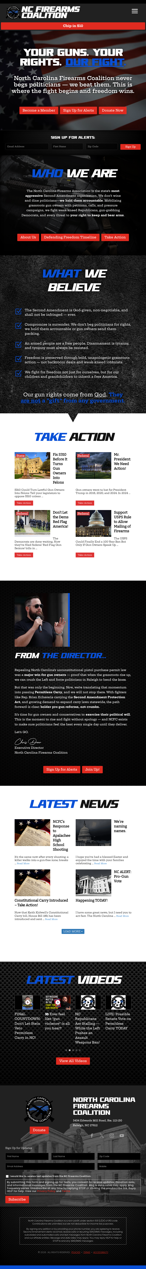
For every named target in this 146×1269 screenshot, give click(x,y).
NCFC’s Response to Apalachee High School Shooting (61, 835)
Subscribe (17, 1199)
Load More (72, 931)
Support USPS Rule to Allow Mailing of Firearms (122, 521)
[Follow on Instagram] (112, 1135)
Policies (75, 1252)
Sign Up (130, 146)
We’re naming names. (120, 826)
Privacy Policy (46, 1191)
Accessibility (100, 1252)
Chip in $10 (73, 26)
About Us (28, 237)
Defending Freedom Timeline (70, 237)
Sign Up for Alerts (78, 110)
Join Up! (92, 769)
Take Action (115, 237)
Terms (66, 1191)
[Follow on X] (102, 1135)
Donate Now (112, 110)
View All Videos (73, 1061)
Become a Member (39, 110)
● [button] (66, 1050)
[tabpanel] (27, 1013)
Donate (39, 1130)
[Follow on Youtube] (122, 1135)
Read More (23, 863)
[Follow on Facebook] (92, 1135)
